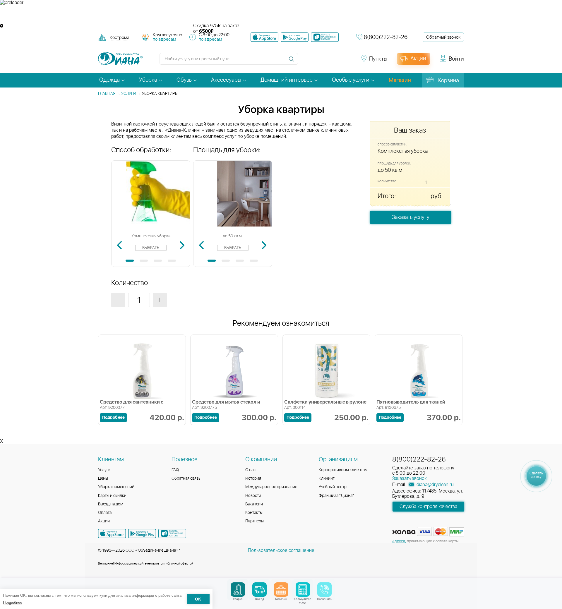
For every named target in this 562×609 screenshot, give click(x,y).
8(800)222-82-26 (385, 37)
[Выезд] (259, 589)
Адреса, (399, 541)
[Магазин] (281, 589)
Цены (103, 478)
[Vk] (305, 61)
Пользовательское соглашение (281, 550)
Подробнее (12, 602)
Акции (104, 521)
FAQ (175, 470)
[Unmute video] (281, 14)
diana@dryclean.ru (434, 484)
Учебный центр (333, 487)
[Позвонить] (324, 589)
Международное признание (271, 487)
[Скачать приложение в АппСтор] (264, 37)
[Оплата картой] (404, 532)
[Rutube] (326, 61)
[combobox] (119, 38)
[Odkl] (316, 61)
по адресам (164, 39)
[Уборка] (238, 589)
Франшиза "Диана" (336, 496)
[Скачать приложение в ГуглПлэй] (295, 37)
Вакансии (254, 504)
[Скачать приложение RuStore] (325, 37)
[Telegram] (337, 61)
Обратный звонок (443, 37)
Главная (106, 94)
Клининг (327, 478)
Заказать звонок (409, 478)
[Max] (347, 61)
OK (198, 599)
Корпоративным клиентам (343, 470)
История (253, 478)
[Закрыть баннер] (1, 26)
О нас (250, 470)
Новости (253, 496)
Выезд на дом (110, 504)
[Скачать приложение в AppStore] (112, 533)
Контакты (254, 513)
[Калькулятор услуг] (303, 589)
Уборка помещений (116, 487)
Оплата (105, 513)
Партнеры (254, 521)
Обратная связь (186, 478)
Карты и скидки (112, 496)
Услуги (128, 94)
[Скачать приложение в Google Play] (142, 533)
